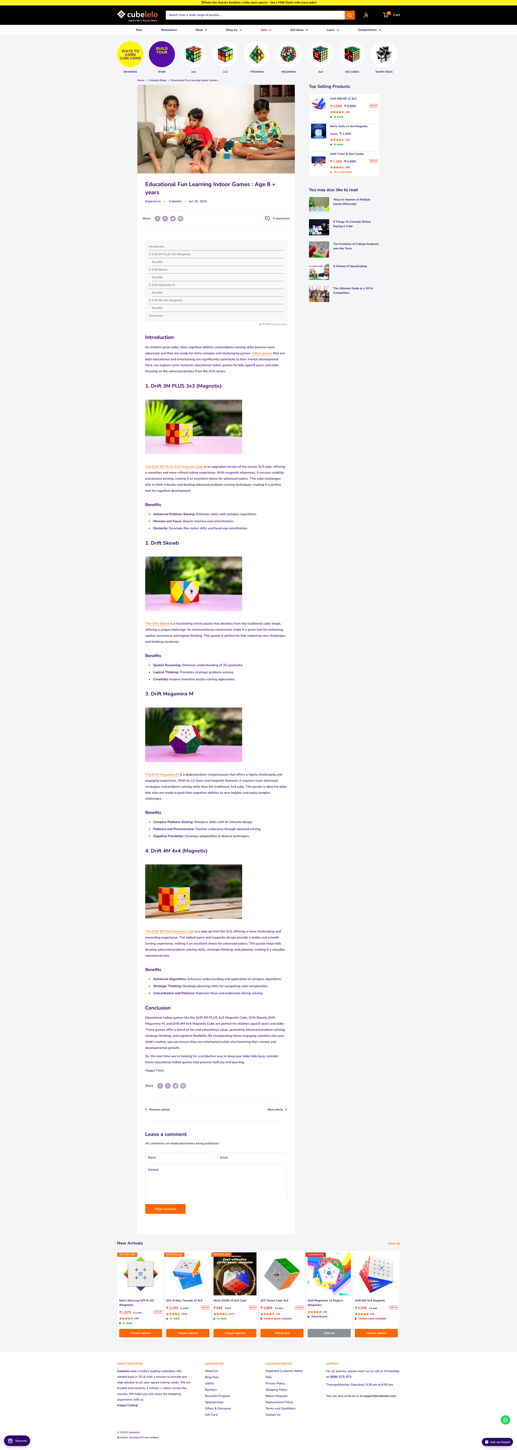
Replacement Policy (279, 1402)
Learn (331, 30)
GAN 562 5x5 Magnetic (370, 1301)
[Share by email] (180, 218)
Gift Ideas (297, 30)
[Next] (402, 55)
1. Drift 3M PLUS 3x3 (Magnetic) (170, 254)
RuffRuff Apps (270, 324)
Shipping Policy (276, 1390)
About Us (211, 1371)
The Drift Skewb (157, 623)
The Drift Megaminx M (162, 774)
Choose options (140, 1333)
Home (140, 80)
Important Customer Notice (284, 1371)
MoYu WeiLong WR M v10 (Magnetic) (136, 1303)
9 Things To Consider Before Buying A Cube (352, 224)
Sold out (329, 1333)
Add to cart (282, 1333)
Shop (199, 30)
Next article (275, 1109)
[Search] (350, 15)
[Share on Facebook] (157, 218)
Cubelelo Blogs (157, 80)
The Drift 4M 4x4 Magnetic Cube (169, 931)
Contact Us (273, 1415)
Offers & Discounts (218, 1408)
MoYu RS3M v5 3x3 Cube (230, 1301)
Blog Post (211, 1377)
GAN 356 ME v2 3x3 (343, 99)
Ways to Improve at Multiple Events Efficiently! (351, 202)
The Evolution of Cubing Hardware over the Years (356, 246)
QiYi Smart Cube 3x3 (274, 1301)
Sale (264, 30)
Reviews (211, 1390)
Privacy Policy (275, 1383)
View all (394, 1243)
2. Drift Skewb (158, 270)
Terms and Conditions (280, 1408)
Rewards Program (217, 1396)
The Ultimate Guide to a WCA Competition (353, 290)
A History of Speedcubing (350, 266)
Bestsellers (169, 30)
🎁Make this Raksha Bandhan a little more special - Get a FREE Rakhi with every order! (258, 2)
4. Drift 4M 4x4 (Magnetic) (166, 300)
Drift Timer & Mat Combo (347, 154)
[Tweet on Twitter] (173, 218)
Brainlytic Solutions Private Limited (138, 1437)
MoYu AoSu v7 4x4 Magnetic (349, 126)
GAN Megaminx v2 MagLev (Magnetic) (325, 1303)
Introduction (156, 246)
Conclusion (156, 316)
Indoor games (262, 353)
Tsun (284, 324)
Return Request (276, 1396)
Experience (153, 201)
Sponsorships (214, 1402)
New (139, 30)
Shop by (231, 30)
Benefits (157, 262)
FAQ (269, 1377)
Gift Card (211, 1415)
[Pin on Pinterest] (165, 218)
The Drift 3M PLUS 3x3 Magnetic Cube (174, 466)
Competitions (367, 30)
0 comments (281, 218)
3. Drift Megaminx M (162, 285)
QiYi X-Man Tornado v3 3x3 (184, 1301)
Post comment (165, 1209)
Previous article (159, 1109)
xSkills (209, 1383)
